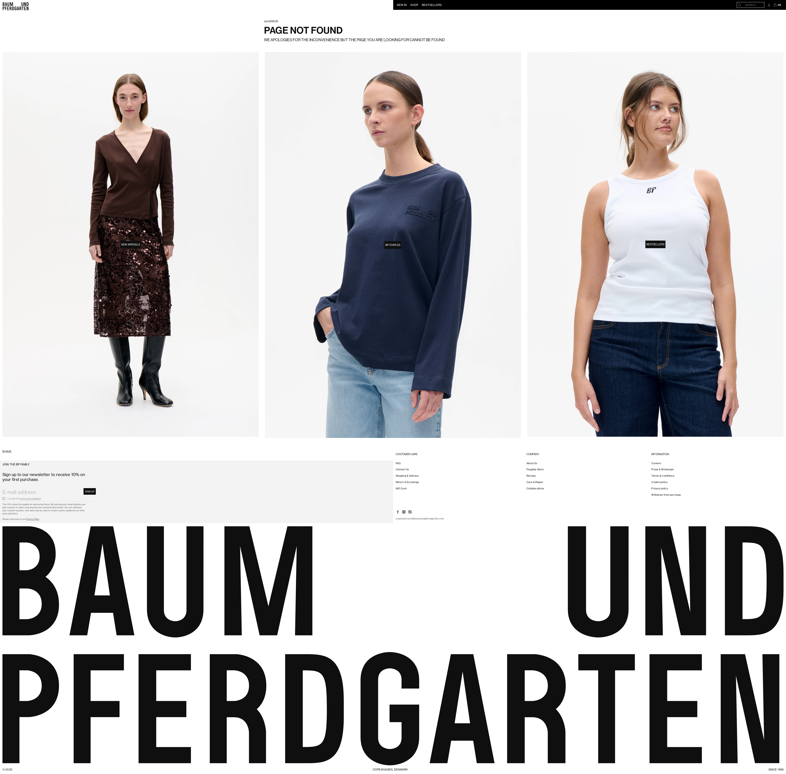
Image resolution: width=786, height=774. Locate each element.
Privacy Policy (32, 519)
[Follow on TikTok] (410, 512)
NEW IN (402, 5)
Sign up (89, 491)
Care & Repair (534, 482)
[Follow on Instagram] (404, 512)
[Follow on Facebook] (398, 511)
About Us (531, 463)
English (6, 451)
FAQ (398, 463)
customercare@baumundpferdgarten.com (420, 518)
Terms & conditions (662, 475)
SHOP (414, 5)
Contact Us (402, 469)
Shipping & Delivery (407, 475)
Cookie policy (659, 482)
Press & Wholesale (662, 469)
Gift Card (401, 488)
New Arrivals (130, 244)
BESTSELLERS (432, 5)
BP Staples (392, 245)
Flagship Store (535, 469)
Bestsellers (655, 244)
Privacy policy (659, 488)
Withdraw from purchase (666, 494)
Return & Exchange (407, 482)
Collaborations (535, 488)
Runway (531, 475)
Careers (656, 463)
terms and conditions (30, 498)
